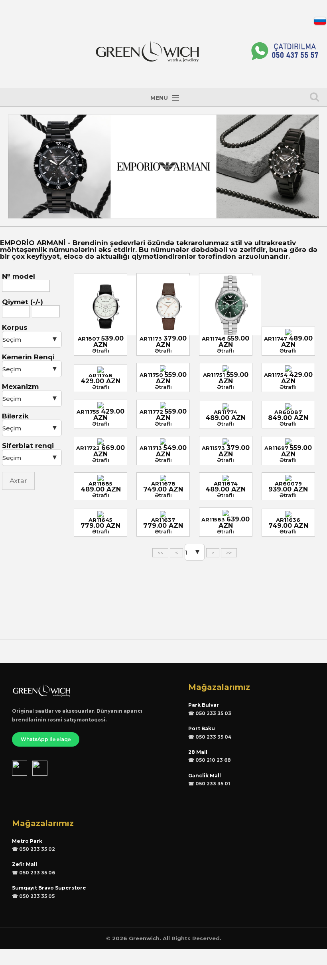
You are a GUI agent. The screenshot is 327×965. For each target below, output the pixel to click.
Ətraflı (100, 350)
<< (160, 552)
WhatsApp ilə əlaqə (46, 739)
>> (229, 552)
